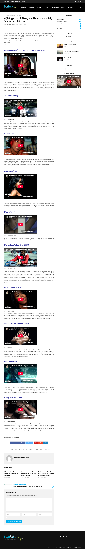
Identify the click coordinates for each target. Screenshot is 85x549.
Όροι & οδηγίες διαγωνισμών (76, 547)
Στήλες (47, 7)
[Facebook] (58, 536)
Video (41, 449)
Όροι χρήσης (69, 547)
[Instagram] (80, 1)
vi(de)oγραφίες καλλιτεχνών (14, 15)
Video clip (47, 449)
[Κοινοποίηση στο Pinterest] (36, 443)
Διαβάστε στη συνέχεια (19, 485)
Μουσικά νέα (23, 7)
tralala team (55, 547)
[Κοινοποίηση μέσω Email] (45, 443)
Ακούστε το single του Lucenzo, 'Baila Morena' (27, 487)
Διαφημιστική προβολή (62, 547)
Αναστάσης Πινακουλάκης (10, 24)
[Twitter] (61, 536)
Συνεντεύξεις (17, 1)
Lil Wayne (36, 449)
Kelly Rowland (29, 449)
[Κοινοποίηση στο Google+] (40, 443)
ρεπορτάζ (59, 26)
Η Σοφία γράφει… (69, 7)
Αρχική (12, 1)
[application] (69, 81)
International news (55, 7)
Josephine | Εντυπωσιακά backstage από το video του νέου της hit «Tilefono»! (28, 473)
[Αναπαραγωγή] (59, 87)
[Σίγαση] (77, 87)
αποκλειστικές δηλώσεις (62, 21)
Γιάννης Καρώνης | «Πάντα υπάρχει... (71, 51)
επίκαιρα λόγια (60, 23)
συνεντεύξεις (59, 28)
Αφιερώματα (39, 7)
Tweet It (29, 442)
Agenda (62, 7)
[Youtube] (78, 1)
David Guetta (13, 449)
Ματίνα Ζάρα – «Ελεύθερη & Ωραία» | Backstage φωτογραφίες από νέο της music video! (46, 473)
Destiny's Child (21, 449)
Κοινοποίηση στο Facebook (18, 442)
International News (60, 19)
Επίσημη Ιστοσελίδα (8, 435)
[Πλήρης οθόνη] (79, 87)
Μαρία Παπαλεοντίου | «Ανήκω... (70, 44)
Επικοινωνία (50, 547)
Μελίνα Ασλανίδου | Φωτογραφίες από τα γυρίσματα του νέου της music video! (11, 473)
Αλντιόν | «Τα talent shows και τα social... (72, 57)
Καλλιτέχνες (31, 7)
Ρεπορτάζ (23, 1)
